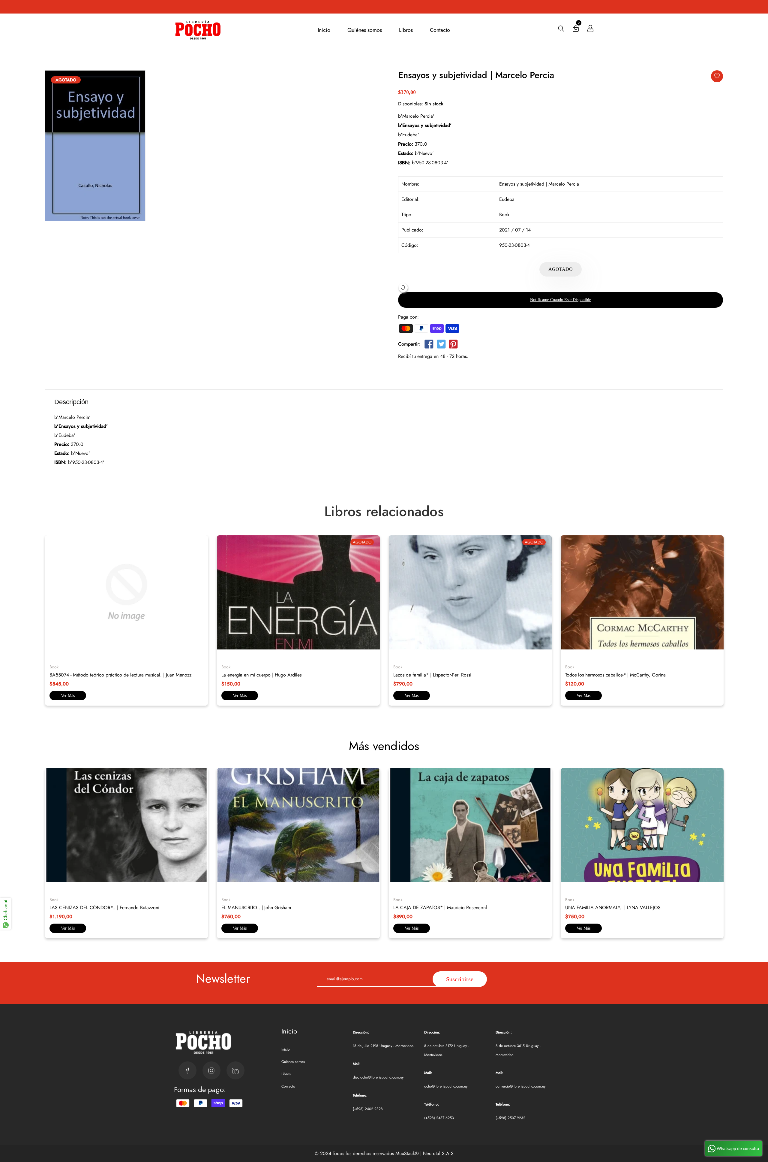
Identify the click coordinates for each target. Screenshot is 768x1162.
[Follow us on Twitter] (441, 345)
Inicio (324, 30)
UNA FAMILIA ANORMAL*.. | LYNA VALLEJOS (613, 907)
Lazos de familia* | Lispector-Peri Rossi (432, 674)
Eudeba (506, 199)
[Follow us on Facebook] (429, 345)
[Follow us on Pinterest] (453, 345)
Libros (406, 30)
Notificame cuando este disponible (560, 300)
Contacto (440, 30)
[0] (575, 30)
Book (504, 214)
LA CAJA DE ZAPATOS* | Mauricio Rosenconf (440, 907)
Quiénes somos (364, 30)
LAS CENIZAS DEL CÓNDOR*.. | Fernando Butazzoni (104, 907)
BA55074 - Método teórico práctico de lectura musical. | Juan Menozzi (121, 674)
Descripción (71, 402)
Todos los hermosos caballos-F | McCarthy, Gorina (615, 674)
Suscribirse (459, 979)
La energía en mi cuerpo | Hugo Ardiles (261, 674)
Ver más (68, 695)
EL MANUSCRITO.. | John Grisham (256, 907)
